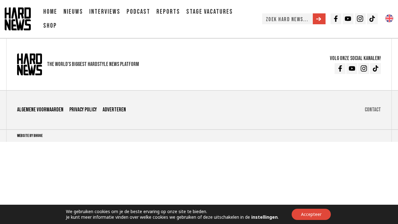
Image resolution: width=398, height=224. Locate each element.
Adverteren (114, 109)
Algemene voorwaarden (40, 109)
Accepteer (311, 214)
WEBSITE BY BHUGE (30, 135)
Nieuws (73, 12)
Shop (50, 26)
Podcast (138, 12)
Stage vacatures (209, 12)
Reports (168, 12)
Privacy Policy (83, 109)
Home (50, 12)
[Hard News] (18, 18)
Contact (373, 109)
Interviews (104, 12)
